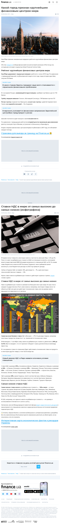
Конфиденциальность (33, 502)
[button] (38, 467)
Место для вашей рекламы (30, 150)
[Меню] (57, 2)
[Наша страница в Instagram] (19, 494)
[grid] (30, 329)
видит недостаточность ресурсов (46, 405)
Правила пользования (18, 502)
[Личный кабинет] (49, 2)
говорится (10, 65)
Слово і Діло (14, 426)
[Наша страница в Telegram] (3, 494)
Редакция (9, 499)
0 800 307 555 (17, 2)
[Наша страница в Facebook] (7, 494)
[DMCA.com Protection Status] (4, 523)
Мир (12, 14)
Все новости (11, 179)
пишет (52, 275)
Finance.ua (3, 179)
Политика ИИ (35, 499)
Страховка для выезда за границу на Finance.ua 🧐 (26, 133)
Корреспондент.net (16, 137)
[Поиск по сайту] (53, 2)
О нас (3, 499)
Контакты (45, 502)
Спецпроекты (5, 502)
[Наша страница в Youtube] (11, 494)
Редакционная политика (22, 499)
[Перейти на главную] (6, 2)
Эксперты (44, 499)
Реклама (51, 499)
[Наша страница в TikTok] (15, 494)
